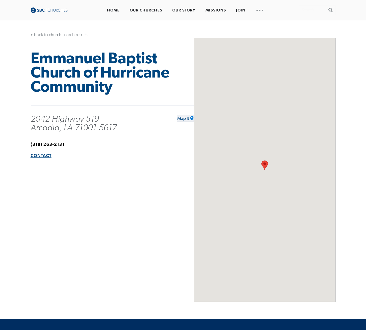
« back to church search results (59, 35)
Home (113, 10)
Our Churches (146, 10)
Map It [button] (183, 118)
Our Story (183, 10)
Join (240, 10)
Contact (41, 156)
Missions (215, 10)
